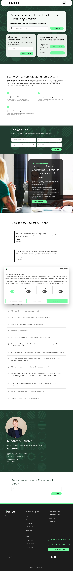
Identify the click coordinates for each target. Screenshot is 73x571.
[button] (36, 311)
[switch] (28, 291)
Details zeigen (61, 296)
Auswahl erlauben (36, 301)
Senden (56, 149)
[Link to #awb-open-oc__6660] (64, 3)
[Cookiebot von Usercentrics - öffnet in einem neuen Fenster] (61, 269)
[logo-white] (10, 510)
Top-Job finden (56, 28)
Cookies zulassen (57, 301)
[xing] (55, 557)
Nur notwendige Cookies (15, 301)
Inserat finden (26, 53)
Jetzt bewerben (57, 46)
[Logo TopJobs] (13, 2)
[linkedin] (52, 557)
